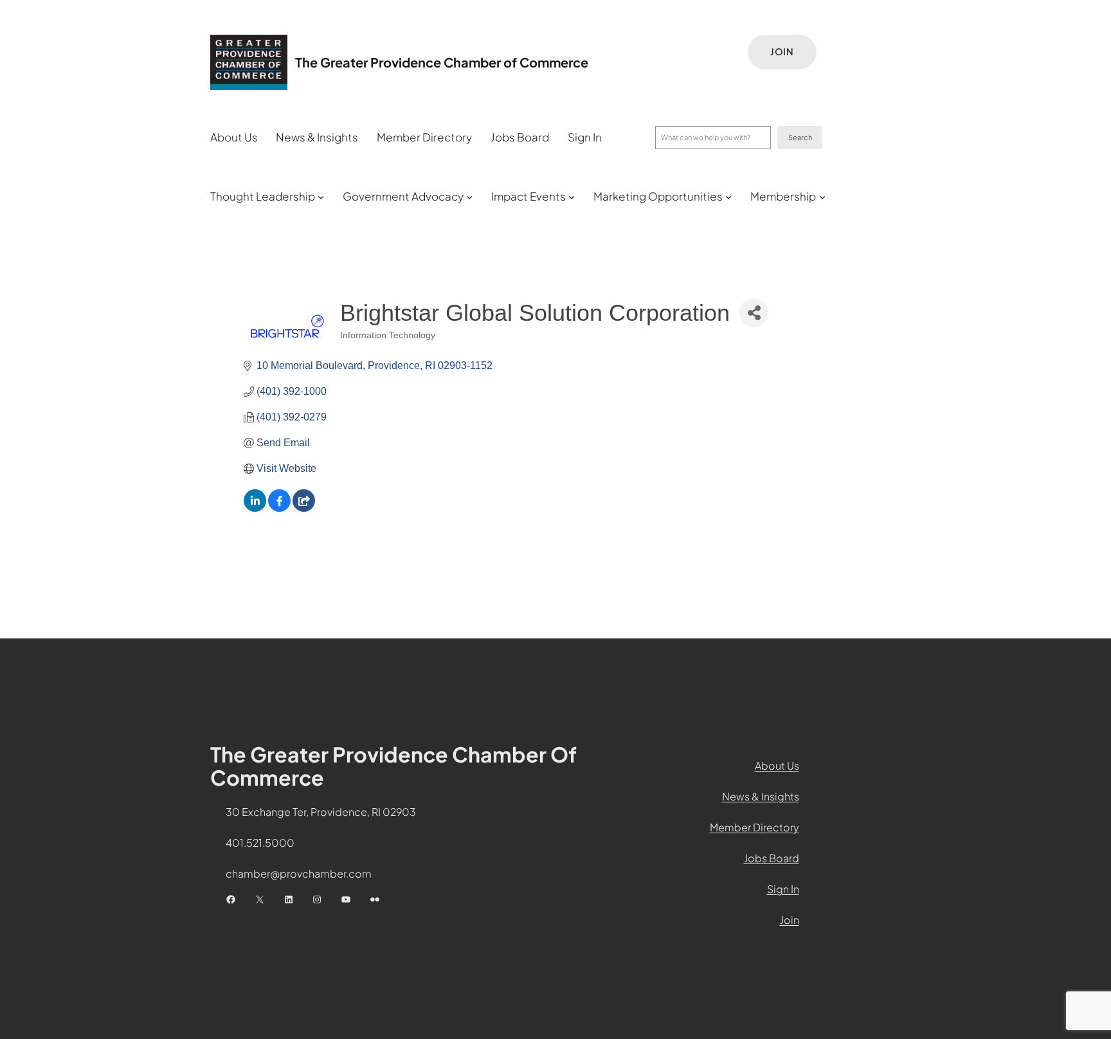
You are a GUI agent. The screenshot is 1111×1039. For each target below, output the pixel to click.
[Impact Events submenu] (571, 197)
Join (782, 51)
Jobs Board (771, 858)
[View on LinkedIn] (255, 508)
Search (800, 137)
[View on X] (304, 508)
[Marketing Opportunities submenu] (728, 197)
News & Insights (760, 796)
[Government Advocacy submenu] (469, 197)
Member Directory (754, 827)
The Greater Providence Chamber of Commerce (441, 62)
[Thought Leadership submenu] (321, 197)
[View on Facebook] (279, 508)
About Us (777, 765)
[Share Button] (753, 312)
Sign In (783, 889)
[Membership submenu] (822, 197)
